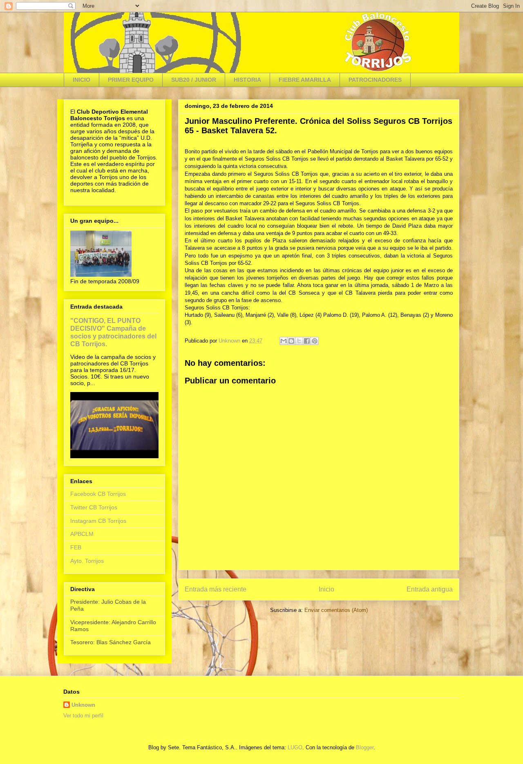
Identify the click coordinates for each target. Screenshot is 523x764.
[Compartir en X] (299, 341)
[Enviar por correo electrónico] (283, 341)
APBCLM (82, 534)
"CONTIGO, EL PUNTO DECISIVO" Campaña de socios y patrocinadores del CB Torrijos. (113, 332)
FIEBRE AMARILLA (305, 79)
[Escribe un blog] (291, 341)
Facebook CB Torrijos (98, 494)
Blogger (364, 747)
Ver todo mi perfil (83, 715)
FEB (75, 547)
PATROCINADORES (375, 79)
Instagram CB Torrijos (98, 521)
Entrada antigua (430, 589)
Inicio (326, 589)
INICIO (81, 79)
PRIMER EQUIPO (131, 79)
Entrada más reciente (215, 589)
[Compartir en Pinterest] (315, 341)
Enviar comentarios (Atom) (336, 610)
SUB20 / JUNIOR (193, 79)
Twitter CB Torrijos (93, 507)
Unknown (83, 705)
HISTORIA (247, 79)
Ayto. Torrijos (87, 561)
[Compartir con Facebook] (307, 341)
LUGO (295, 747)
